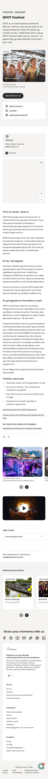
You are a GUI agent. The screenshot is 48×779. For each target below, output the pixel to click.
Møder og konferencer (15, 751)
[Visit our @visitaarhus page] (31, 638)
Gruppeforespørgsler (14, 748)
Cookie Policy (5, 771)
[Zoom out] (41, 199)
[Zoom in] (41, 193)
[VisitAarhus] (13, 648)
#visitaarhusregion (33, 428)
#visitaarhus (19, 428)
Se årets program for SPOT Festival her (20, 410)
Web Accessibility (17, 771)
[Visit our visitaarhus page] (4, 638)
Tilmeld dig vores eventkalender (19, 695)
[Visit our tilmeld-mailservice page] (24, 638)
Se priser (13, 111)
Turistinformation (13, 698)
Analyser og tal (12, 721)
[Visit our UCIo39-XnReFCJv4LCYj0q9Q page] (17, 638)
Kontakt (9, 692)
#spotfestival (8, 428)
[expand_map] (41, 162)
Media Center (11, 718)
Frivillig (9, 745)
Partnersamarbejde (14, 712)
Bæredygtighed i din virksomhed (19, 728)
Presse (9, 715)
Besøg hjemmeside (17, 115)
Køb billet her (11, 96)
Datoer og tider (15, 106)
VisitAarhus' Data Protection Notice (32, 771)
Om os (8, 689)
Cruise (8, 741)
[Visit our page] (11, 638)
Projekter (10, 724)
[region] (24, 181)
